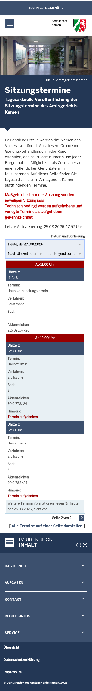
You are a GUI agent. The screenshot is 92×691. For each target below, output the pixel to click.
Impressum (13, 672)
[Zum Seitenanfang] (85, 545)
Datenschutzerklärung (22, 660)
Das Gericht (16, 566)
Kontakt (13, 599)
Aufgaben (14, 583)
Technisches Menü (44, 8)
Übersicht (11, 647)
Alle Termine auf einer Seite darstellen (47, 525)
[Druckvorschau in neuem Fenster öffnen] (77, 545)
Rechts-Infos (17, 616)
